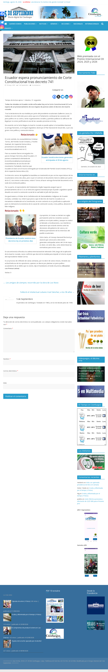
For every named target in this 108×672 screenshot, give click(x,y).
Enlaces (8, 28)
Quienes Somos (15, 24)
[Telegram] (62, 95)
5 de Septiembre (23, 85)
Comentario (8, 328)
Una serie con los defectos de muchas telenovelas (90, 184)
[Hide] (1, 31)
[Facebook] (54, 95)
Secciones (65, 24)
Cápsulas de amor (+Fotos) (21, 601)
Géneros (53, 24)
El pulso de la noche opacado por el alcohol (26, 641)
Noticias (42, 24)
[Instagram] (71, 95)
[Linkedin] (67, 95)
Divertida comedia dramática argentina (90, 213)
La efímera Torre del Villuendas (90, 268)
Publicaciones (29, 24)
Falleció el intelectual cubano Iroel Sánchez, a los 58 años (47, 292)
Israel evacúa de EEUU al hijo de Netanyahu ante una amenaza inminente (56, 2)
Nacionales (78, 24)
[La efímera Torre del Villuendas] (91, 264)
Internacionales (92, 24)
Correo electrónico (10, 371)
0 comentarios (35, 85)
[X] (58, 95)
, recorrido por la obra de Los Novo (30, 282)
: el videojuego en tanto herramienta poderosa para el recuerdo (91, 369)
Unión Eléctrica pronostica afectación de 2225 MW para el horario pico (90, 501)
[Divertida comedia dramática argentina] (91, 208)
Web (5, 383)
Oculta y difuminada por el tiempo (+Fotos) (26, 614)
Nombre (7, 359)
